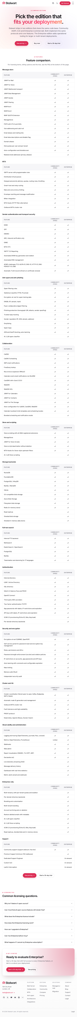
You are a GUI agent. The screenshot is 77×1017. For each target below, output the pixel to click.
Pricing (42, 995)
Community (43, 989)
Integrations (31, 1002)
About (67, 986)
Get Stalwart (65, 3)
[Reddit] (18, 997)
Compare (43, 992)
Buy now (37, 43)
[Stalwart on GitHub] (53, 3)
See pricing (20, 43)
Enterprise (43, 986)
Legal (67, 999)
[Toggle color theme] (57, 3)
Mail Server (31, 986)
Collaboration (31, 989)
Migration (55, 991)
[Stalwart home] (9, 3)
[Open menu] (73, 3)
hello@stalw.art (7, 992)
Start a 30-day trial (54, 43)
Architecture (31, 999)
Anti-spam (30, 995)
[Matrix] (22, 997)
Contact (67, 995)
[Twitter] (7, 997)
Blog (66, 989)
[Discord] (15, 997)
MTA (28, 992)
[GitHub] (3, 997)
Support (67, 992)
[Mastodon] (11, 997)
